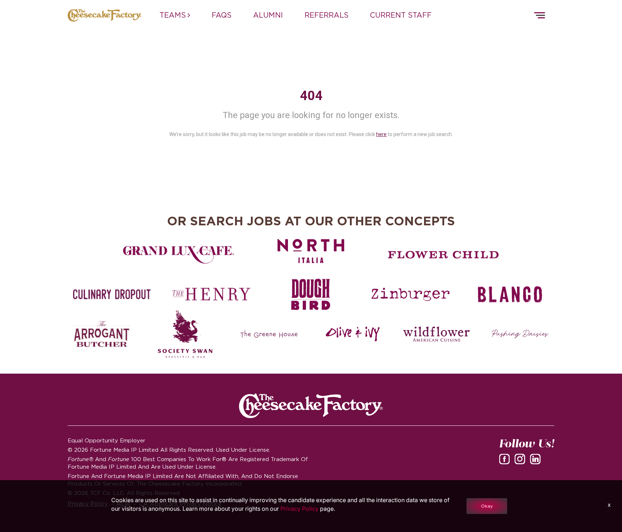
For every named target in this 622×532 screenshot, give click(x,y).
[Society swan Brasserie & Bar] (185, 334)
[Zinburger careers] (410, 294)
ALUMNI (268, 15)
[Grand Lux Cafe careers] (178, 254)
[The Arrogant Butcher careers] (102, 334)
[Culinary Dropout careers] (112, 294)
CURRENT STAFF (401, 15)
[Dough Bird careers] (311, 294)
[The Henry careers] (211, 294)
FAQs (221, 15)
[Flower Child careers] (443, 254)
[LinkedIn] (537, 458)
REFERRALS (326, 15)
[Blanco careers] (510, 294)
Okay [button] (487, 506)
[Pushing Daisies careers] (520, 334)
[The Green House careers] (269, 334)
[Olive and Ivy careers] (353, 334)
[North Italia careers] (311, 250)
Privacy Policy (299, 508)
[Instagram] (521, 458)
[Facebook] (506, 458)
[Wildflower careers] (436, 334)
